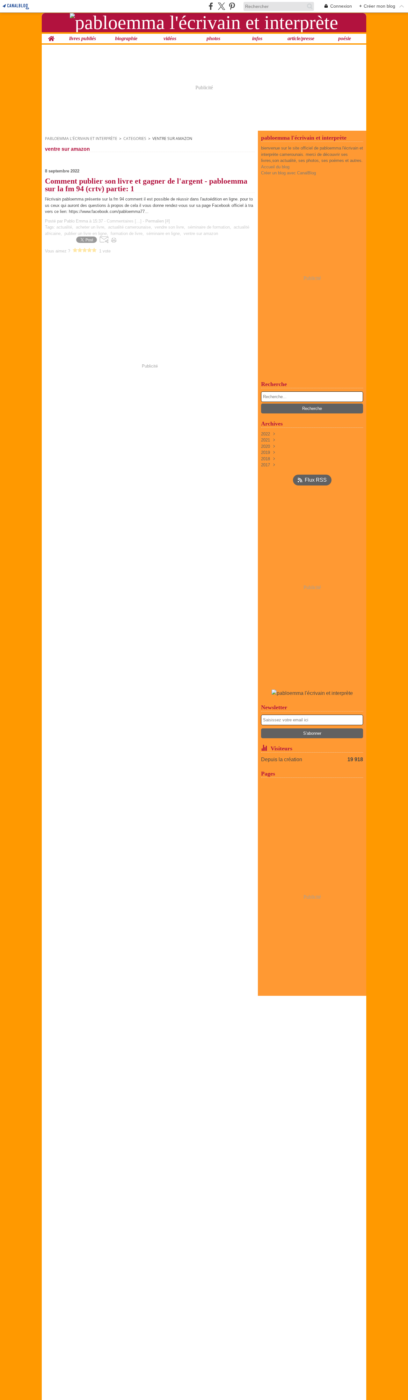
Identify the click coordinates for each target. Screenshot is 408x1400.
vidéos (170, 38)
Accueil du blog (275, 166)
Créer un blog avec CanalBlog (288, 173)
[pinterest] (232, 6)
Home (51, 36)
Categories (134, 138)
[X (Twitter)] (221, 6)
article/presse (301, 38)
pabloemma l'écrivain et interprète (81, 138)
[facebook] (211, 6)
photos (213, 38)
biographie (126, 38)
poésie (344, 38)
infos (257, 38)
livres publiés (82, 38)
